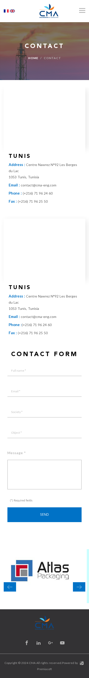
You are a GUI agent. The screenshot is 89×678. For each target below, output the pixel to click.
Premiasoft (44, 669)
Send (44, 514)
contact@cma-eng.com (38, 185)
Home (33, 58)
